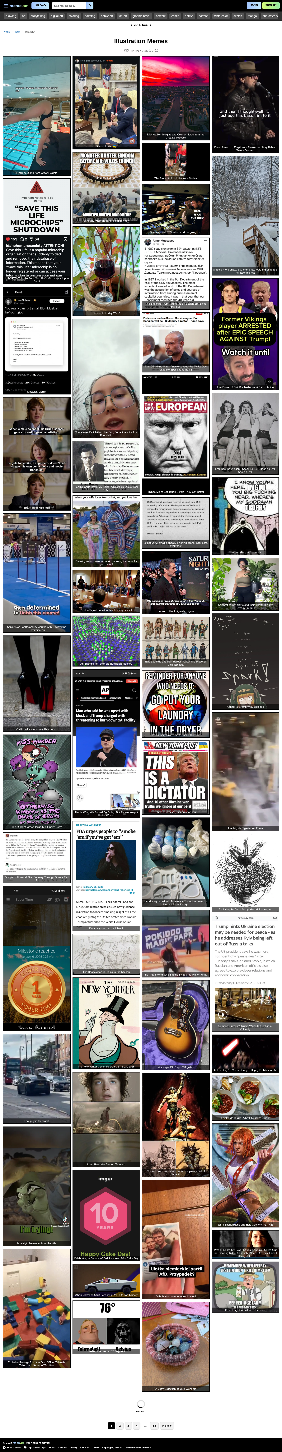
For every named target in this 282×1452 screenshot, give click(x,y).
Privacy (73, 1447)
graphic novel (141, 16)
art (23, 16)
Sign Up (271, 5)
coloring (73, 16)
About (51, 1447)
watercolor (221, 16)
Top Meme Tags (36, 1447)
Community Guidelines (138, 1447)
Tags (17, 31)
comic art (107, 16)
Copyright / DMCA (112, 1447)
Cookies (84, 1447)
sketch (237, 16)
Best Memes (14, 1447)
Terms (95, 1447)
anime (189, 16)
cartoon (204, 16)
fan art (123, 16)
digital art (57, 16)
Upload (40, 5)
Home (7, 31)
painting (90, 16)
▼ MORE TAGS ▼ (141, 25)
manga (252, 16)
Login (254, 5)
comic (175, 16)
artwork (161, 16)
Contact (62, 1447)
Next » (167, 1426)
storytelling (38, 16)
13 (154, 1426)
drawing (11, 16)
